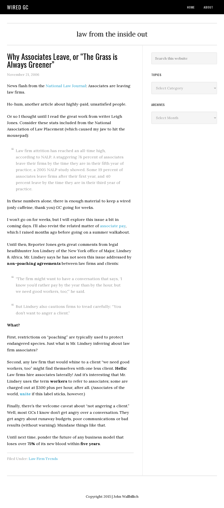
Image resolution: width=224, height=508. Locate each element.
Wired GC (17, 7)
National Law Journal (66, 85)
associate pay (113, 225)
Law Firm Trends (43, 458)
